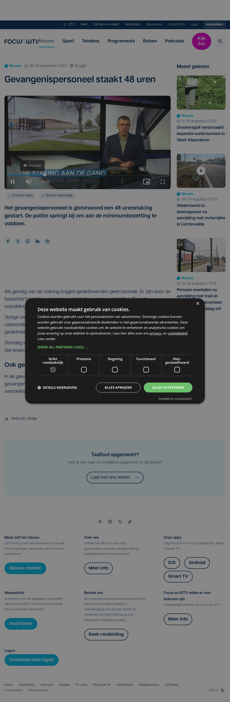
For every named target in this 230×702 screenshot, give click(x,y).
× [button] (197, 303)
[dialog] (115, 351)
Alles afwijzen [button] (118, 387)
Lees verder (46, 339)
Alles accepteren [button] (168, 387)
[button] (115, 347)
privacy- (156, 333)
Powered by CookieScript (175, 399)
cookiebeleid (177, 333)
